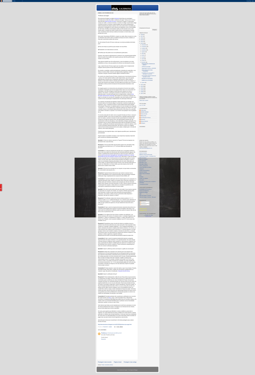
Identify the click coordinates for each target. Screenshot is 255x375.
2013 (142, 43)
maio (143, 57)
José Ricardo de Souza (146, 117)
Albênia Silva (143, 115)
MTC (140, 175)
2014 (142, 41)
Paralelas (141, 176)
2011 (142, 86)
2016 (142, 38)
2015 (142, 39)
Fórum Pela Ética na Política (145, 167)
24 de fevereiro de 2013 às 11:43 (114, 333)
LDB (140, 194)
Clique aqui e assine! (143, 100)
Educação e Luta (143, 162)
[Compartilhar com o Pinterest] (122, 326)
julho (143, 53)
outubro (143, 48)
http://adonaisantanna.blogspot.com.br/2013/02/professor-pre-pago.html (115, 324)
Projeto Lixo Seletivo (143, 178)
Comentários (144, 204)
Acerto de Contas (143, 152)
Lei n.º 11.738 (142, 105)
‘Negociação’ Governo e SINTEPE (149, 68)
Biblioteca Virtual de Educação (145, 154)
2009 (142, 89)
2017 (142, 36)
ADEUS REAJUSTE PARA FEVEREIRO (147, 71)
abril (143, 58)
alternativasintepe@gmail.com (145, 148)
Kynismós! (143, 119)
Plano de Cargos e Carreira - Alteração (147, 197)
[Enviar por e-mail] (117, 326)
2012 (142, 84)
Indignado (141, 168)
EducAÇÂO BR (142, 160)
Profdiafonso (104, 333)
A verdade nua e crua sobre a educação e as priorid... (148, 73)
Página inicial (117, 362)
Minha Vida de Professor (144, 173)
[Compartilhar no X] (119, 326)
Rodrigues (143, 123)
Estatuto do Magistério (144, 190)
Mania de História (143, 172)
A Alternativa (143, 110)
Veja (110, 19)
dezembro (144, 44)
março (143, 60)
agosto (143, 51)
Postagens (143, 202)
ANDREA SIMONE (144, 112)
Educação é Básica (143, 164)
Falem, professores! (143, 165)
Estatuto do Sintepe (143, 192)
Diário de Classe (142, 157)
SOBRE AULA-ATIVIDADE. (147, 80)
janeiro (143, 82)
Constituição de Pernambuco (145, 189)
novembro (144, 46)
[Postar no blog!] (118, 326)
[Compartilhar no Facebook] (121, 326)
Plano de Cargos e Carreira (145, 195)
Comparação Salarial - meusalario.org (147, 156)
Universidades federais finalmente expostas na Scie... (149, 76)
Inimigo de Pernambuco (144, 170)
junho (143, 55)
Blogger (136, 369)
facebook (117, 18)
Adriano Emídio (144, 113)
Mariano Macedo (144, 121)
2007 (142, 93)
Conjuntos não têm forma (124, 271)
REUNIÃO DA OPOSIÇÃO (147, 78)
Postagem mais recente (104, 362)
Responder (103, 339)
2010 (142, 88)
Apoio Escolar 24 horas (110, 21)
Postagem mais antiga (130, 362)
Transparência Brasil (143, 184)
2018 (142, 34)
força (110, 297)
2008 (142, 91)
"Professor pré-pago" (146, 66)
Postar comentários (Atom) (107, 364)
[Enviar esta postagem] (115, 326)
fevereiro (144, 62)
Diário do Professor (143, 159)
